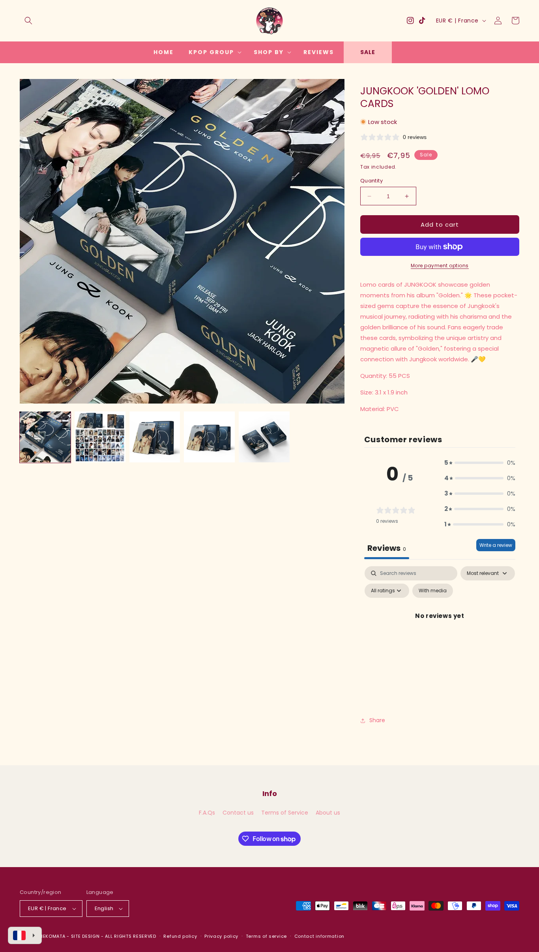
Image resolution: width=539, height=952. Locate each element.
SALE (367, 52)
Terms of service (266, 936)
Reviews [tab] (386, 548)
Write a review (495, 545)
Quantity (371, 180)
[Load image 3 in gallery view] (154, 436)
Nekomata (52, 936)
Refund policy (180, 936)
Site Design (85, 936)
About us (328, 813)
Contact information (319, 936)
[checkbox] (432, 591)
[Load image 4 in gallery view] (209, 436)
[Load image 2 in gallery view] (100, 436)
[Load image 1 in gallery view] (45, 436)
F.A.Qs (207, 813)
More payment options (440, 265)
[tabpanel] (439, 634)
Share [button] (377, 720)
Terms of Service (284, 813)
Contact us (238, 813)
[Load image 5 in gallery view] (264, 436)
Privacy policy (221, 936)
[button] (28, 20)
